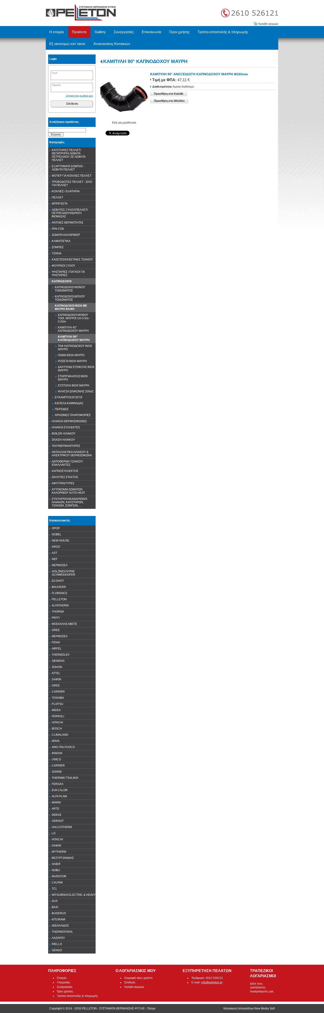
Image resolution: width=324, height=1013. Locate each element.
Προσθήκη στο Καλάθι (168, 93)
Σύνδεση (72, 103)
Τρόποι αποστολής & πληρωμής (77, 996)
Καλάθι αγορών (268, 24)
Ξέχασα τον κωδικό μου (79, 95)
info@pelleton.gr (211, 982)
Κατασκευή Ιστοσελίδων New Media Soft (249, 1008)
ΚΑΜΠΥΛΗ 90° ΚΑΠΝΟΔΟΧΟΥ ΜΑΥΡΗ (145, 61)
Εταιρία (61, 978)
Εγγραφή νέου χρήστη (138, 978)
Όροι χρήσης (65, 991)
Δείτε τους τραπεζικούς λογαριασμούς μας (262, 987)
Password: (56, 85)
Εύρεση (56, 134)
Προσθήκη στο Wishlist (169, 101)
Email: (54, 73)
